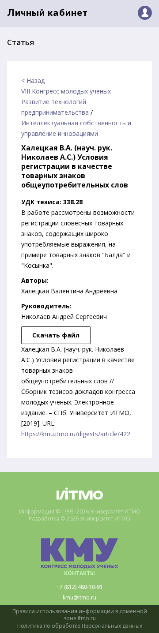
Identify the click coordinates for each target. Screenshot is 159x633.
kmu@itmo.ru (79, 597)
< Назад (33, 80)
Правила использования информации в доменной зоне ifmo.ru (79, 615)
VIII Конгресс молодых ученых (66, 91)
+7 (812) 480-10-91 (80, 587)
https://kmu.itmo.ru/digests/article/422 (75, 434)
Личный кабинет (47, 13)
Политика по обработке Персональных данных (79, 625)
